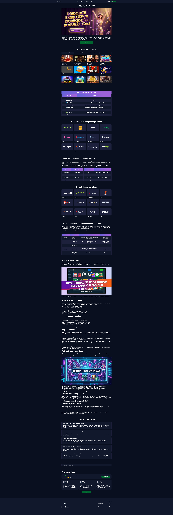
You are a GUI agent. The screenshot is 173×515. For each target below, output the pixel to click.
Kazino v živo (79, 52)
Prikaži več (86, 492)
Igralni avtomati (104, 52)
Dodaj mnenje (106, 476)
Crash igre (92, 52)
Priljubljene (67, 52)
